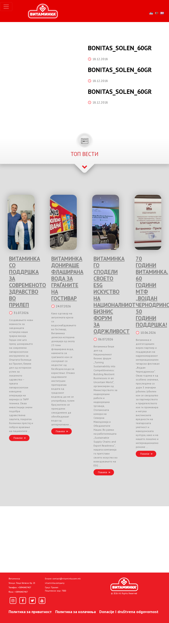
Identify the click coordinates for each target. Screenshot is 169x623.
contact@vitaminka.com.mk (67, 578)
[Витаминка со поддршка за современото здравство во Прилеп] (21, 222)
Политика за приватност (30, 611)
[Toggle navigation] (6, 6)
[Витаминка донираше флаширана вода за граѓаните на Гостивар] (63, 222)
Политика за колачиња (75, 611)
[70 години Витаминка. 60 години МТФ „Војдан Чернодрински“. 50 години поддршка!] (147, 222)
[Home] (124, 584)
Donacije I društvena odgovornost (128, 611)
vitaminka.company (54, 583)
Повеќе (18, 437)
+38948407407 (24, 587)
